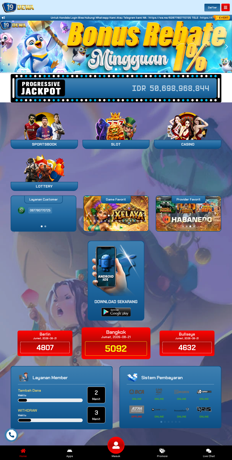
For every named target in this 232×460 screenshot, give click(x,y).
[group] (188, 213)
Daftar (212, 7)
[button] (226, 47)
